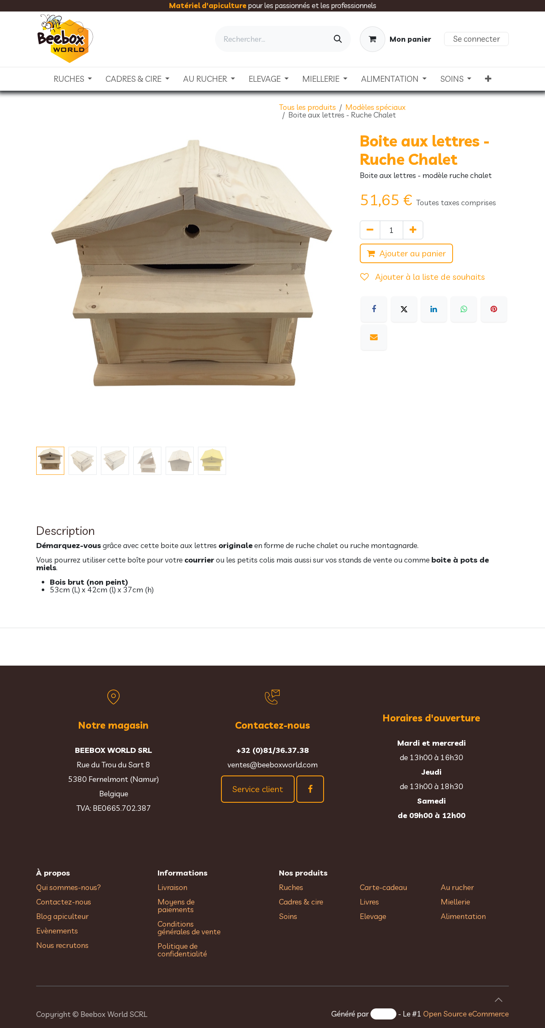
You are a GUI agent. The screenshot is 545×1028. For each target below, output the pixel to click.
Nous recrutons (62, 945)
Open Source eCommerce (466, 1014)
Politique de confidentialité (182, 950)
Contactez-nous (63, 902)
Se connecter (476, 39)
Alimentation (463, 916)
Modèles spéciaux (375, 107)
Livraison (172, 887)
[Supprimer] (370, 230)
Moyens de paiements (176, 905)
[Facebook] (374, 309)
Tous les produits (307, 107)
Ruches (291, 887)
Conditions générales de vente (190, 927)
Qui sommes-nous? (68, 887)
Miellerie (455, 902)
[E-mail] (374, 337)
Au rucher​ (457, 887)
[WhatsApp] (463, 309)
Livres (369, 902)
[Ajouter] (413, 230)
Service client (257, 789)
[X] (404, 309)
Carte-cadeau (383, 887)
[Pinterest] (494, 309)
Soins (288, 916)
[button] (51, 287)
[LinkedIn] (434, 309)
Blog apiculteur (62, 916)
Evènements (57, 931)
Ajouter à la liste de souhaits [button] (429, 276)
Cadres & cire (301, 902)
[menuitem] (73, 79)
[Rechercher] (338, 39)
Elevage (373, 916)
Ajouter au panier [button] (412, 253)
